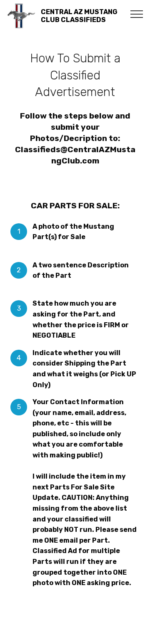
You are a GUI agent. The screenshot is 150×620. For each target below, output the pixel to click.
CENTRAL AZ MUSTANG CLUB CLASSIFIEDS (79, 16)
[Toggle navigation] (136, 13)
